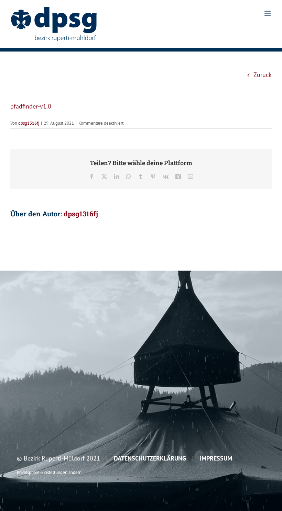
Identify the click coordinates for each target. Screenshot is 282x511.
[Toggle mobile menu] (268, 13)
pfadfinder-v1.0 (30, 106)
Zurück (262, 75)
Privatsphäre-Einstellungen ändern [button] (49, 472)
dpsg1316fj (28, 123)
